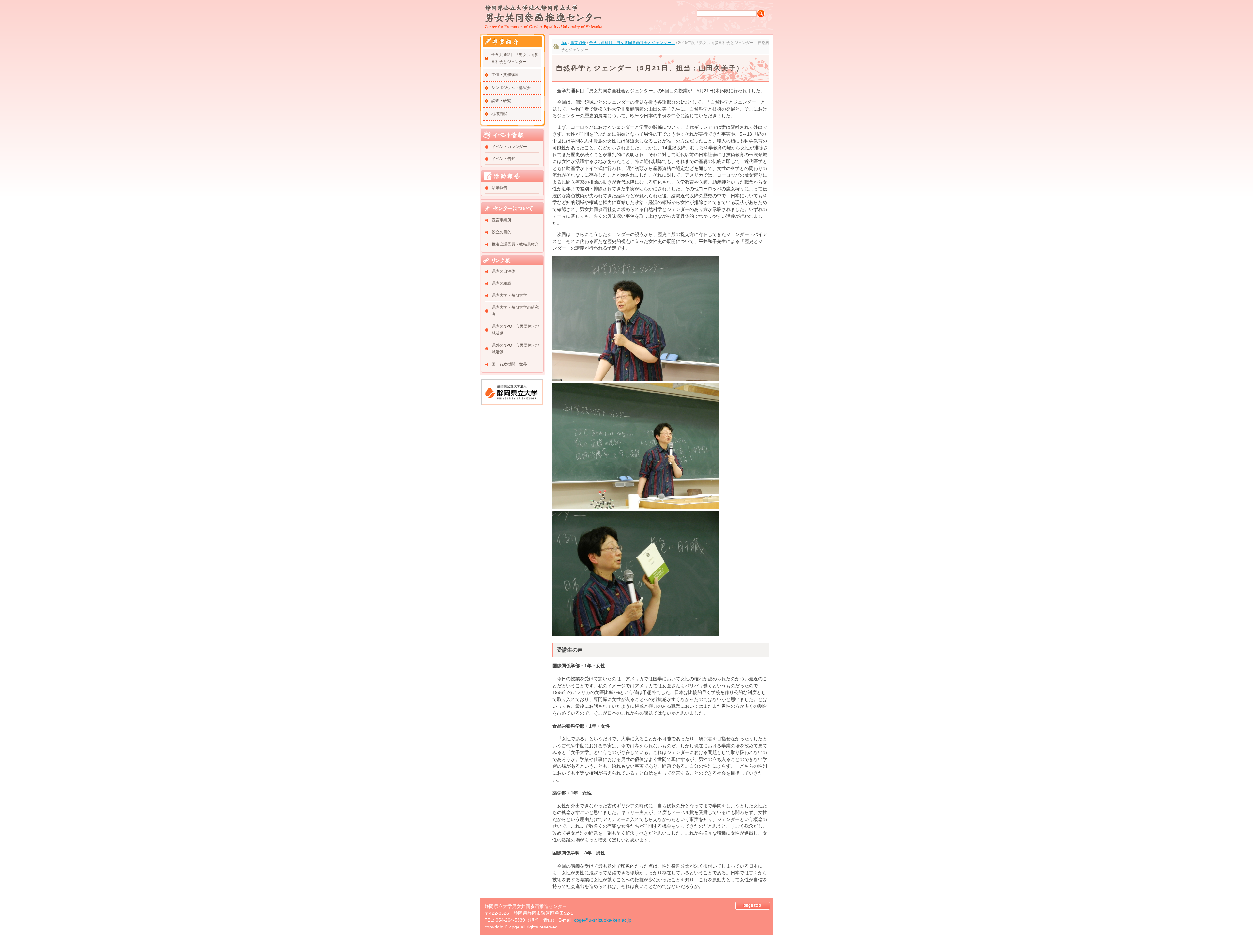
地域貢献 (499, 113)
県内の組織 (501, 283)
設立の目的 (501, 232)
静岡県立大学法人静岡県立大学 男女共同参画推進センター (543, 17)
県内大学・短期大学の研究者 (515, 311)
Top (564, 42)
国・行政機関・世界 (509, 364)
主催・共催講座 (505, 74)
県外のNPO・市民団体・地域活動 (515, 348)
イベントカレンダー (509, 146)
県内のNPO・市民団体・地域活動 (515, 329)
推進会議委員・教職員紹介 (515, 244)
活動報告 (499, 188)
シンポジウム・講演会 (511, 87)
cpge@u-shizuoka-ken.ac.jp (602, 920)
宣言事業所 (501, 220)
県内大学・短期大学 (509, 295)
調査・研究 (501, 100)
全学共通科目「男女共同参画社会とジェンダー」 (514, 58)
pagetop (752, 906)
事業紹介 (578, 42)
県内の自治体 (503, 271)
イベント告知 (503, 158)
